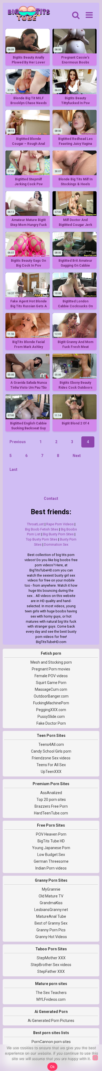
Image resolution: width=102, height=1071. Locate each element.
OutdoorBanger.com (51, 696)
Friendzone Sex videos (51, 758)
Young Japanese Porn (51, 848)
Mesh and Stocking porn (51, 662)
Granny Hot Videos (51, 937)
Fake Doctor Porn (51, 723)
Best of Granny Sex (51, 923)
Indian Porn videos (51, 868)
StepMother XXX (51, 958)
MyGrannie (51, 889)
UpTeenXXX (51, 771)
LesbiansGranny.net (51, 909)
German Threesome (51, 861)
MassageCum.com (51, 689)
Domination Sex (56, 544)
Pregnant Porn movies (51, 669)
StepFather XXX (51, 971)
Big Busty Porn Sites (58, 534)
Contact (51, 498)
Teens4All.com (51, 744)
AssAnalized (51, 793)
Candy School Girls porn (51, 751)
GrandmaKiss (51, 903)
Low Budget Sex (51, 854)
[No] (95, 1057)
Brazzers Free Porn (51, 806)
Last (13, 469)
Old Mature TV (51, 896)
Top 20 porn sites (51, 799)
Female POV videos (51, 676)
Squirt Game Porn (51, 682)
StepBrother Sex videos (51, 965)
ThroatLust (35, 524)
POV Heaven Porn (51, 834)
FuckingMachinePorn (51, 703)
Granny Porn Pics (51, 930)
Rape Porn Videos (60, 524)
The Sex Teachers (51, 992)
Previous (18, 442)
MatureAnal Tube (51, 916)
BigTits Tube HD (51, 841)
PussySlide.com (51, 716)
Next (77, 455)
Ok (52, 1066)
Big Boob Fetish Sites (41, 529)
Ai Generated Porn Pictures (51, 1020)
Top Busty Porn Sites (41, 539)
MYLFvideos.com (51, 999)
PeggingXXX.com (51, 710)
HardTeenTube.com (51, 813)
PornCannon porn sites (51, 1042)
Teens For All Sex (51, 765)
